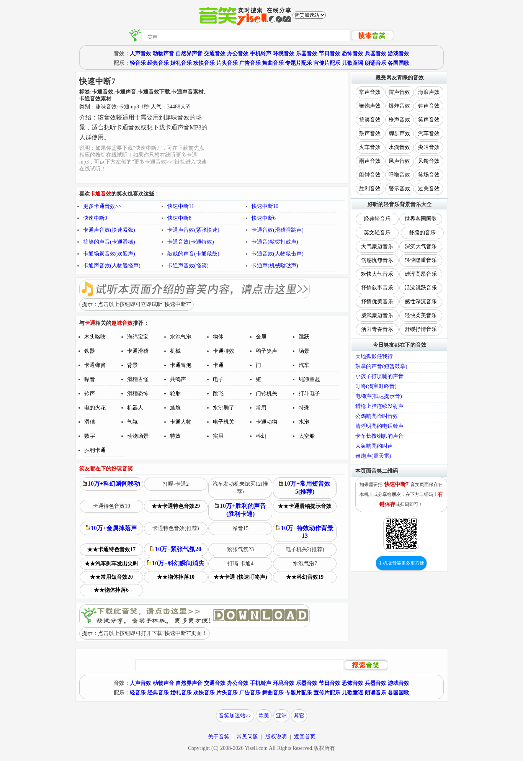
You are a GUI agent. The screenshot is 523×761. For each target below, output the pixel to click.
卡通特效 (223, 351)
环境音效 (283, 53)
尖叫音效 (429, 147)
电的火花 (95, 408)
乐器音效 (306, 53)
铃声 (89, 393)
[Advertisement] (278, 127)
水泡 (304, 422)
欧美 (263, 715)
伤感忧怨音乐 (377, 260)
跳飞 (218, 393)
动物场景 (138, 436)
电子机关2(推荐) (305, 549)
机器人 (135, 408)
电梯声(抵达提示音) (378, 396)
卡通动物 (266, 422)
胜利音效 (370, 188)
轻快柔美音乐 (421, 315)
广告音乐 (250, 63)
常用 (261, 408)
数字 (89, 436)
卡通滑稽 (138, 351)
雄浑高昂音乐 (421, 274)
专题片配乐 (298, 63)
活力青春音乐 (377, 329)
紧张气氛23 (240, 549)
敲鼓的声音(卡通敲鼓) (193, 254)
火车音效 (370, 147)
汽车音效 (429, 133)
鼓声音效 (370, 133)
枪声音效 (399, 120)
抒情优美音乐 (377, 301)
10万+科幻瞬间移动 (114, 483)
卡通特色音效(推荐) (175, 528)
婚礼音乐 (181, 63)
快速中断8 (179, 218)
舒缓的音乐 (422, 233)
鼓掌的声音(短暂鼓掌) (381, 366)
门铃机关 (266, 393)
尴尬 (175, 408)
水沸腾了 (223, 408)
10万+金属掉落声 (114, 528)
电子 (218, 379)
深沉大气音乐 (421, 246)
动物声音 (163, 53)
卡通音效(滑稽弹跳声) (278, 230)
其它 (299, 715)
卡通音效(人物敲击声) (278, 254)
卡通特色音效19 (111, 506)
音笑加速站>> (235, 715)
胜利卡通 (95, 450)
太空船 (307, 436)
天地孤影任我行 (374, 356)
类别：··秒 (132, 107)
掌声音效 (370, 92)
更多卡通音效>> (102, 206)
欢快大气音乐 (377, 274)
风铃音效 (429, 161)
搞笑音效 (370, 120)
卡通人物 (180, 422)
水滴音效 (399, 147)
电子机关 (223, 422)
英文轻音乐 (377, 233)
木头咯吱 (95, 337)
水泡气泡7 (305, 563)
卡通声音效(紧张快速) (193, 230)
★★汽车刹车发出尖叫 (111, 563)
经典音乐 (158, 63)
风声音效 (399, 161)
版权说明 (276, 737)
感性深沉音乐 (421, 301)
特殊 (304, 408)
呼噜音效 (399, 175)
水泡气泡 (180, 337)
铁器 (89, 351)
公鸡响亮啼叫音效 (376, 416)
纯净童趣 (309, 379)
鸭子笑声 (266, 351)
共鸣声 (178, 379)
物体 (218, 337)
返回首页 (304, 737)
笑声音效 (429, 120)
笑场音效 (429, 175)
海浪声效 (429, 92)
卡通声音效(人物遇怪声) (112, 265)
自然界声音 (189, 53)
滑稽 (89, 422)
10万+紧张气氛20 (178, 549)
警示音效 (399, 188)
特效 (175, 436)
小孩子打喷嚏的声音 (379, 376)
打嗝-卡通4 (240, 563)
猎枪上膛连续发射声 (379, 406)
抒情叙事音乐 (377, 288)
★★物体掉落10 (175, 577)
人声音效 (140, 53)
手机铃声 (260, 53)
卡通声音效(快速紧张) (109, 230)
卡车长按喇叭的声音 (379, 436)
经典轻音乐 (377, 219)
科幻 (261, 436)
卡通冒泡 (180, 365)
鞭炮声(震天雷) (373, 456)
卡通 (218, 365)
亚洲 (281, 715)
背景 (132, 365)
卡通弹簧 (95, 365)
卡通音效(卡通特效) (190, 242)
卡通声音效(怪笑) (188, 265)
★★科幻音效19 (305, 577)
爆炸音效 (399, 106)
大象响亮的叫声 (374, 446)
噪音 (89, 379)
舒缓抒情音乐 (421, 329)
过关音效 (429, 188)
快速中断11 (180, 206)
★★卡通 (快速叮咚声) (240, 577)
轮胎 (175, 393)
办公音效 (237, 53)
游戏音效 (398, 53)
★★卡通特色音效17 (111, 549)
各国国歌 (398, 63)
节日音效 (329, 53)
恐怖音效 (352, 53)
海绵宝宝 (138, 337)
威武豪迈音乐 (377, 315)
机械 (175, 351)
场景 (304, 351)
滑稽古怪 (138, 379)
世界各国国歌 (421, 219)
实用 (218, 436)
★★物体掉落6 (111, 590)
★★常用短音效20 (111, 577)
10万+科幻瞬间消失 (178, 563)
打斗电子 (309, 393)
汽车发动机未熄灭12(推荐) (240, 487)
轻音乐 (138, 63)
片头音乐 (227, 63)
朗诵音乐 (375, 63)
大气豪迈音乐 (377, 246)
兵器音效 (375, 53)
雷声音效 (399, 92)
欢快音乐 (204, 63)
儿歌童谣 (352, 63)
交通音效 (215, 53)
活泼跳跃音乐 (421, 288)
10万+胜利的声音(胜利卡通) (243, 509)
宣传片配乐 (327, 63)
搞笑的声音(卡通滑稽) (109, 242)
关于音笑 (218, 737)
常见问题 (247, 737)
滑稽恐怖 (138, 393)
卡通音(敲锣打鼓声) (275, 242)
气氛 (132, 422)
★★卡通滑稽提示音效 (305, 506)
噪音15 (240, 528)
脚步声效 (399, 133)
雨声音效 (370, 161)
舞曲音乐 (273, 63)
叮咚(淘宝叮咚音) (376, 386)
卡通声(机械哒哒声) (275, 265)
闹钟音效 (370, 175)
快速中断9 (95, 218)
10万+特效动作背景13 (307, 532)
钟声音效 (429, 106)
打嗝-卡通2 (176, 484)
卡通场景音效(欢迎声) (109, 254)
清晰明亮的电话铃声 (379, 426)
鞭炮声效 (370, 106)
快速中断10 (265, 206)
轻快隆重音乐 (421, 260)
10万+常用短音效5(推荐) (307, 487)
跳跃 (304, 337)
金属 (261, 337)
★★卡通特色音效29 (176, 506)
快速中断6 (264, 218)
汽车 (304, 365)
